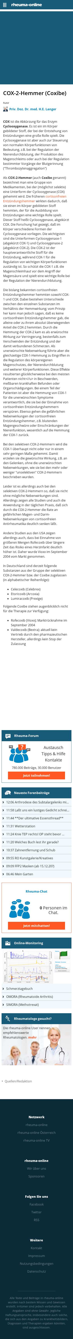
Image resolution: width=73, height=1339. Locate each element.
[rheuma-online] (26, 4)
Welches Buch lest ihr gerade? (32, 842)
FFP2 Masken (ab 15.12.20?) (30, 866)
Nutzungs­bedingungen (36, 1263)
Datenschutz (36, 1271)
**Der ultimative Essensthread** (34, 818)
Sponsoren (36, 1176)
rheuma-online (36, 1125)
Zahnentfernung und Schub (30, 850)
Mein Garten (19, 874)
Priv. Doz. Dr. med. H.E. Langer (32, 109)
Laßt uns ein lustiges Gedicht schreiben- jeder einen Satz (38, 810)
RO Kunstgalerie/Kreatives (29, 858)
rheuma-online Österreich (37, 1133)
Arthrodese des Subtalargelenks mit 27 (38, 802)
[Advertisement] (36, 47)
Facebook (37, 1204)
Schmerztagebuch (19, 989)
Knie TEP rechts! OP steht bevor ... (35, 834)
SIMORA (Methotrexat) (22, 1004)
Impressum (36, 1256)
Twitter (36, 1212)
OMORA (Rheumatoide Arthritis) (29, 997)
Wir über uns (36, 1168)
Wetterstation (20, 826)
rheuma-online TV (36, 1140)
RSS (36, 1220)
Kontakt (36, 1248)
